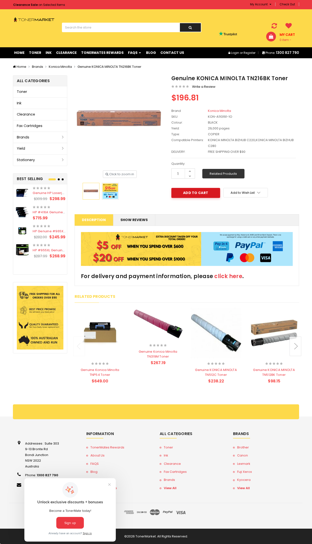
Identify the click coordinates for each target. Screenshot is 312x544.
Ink (49, 52)
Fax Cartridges (29, 125)
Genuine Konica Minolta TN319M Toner (158, 354)
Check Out (287, 4)
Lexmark (243, 463)
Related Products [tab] (95, 296)
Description (94, 219)
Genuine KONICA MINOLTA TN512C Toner (216, 372)
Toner (35, 52)
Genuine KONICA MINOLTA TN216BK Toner (109, 66)
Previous (79, 346)
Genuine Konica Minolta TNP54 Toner (100, 372)
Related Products (223, 173)
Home (19, 52)
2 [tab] (59, 179)
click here (228, 276)
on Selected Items (39, 5)
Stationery (26, 159)
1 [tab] (52, 179)
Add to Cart (90, 357)
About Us (97, 455)
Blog (151, 52)
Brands (37, 66)
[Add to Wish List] (108, 357)
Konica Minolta (60, 66)
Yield (21, 148)
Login (235, 53)
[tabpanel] (40, 222)
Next (295, 346)
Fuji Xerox (244, 471)
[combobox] (121, 27)
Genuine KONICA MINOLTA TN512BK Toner (274, 372)
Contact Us (172, 52)
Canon (242, 455)
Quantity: (178, 163)
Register (249, 53)
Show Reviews (134, 219)
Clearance (66, 52)
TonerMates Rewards (102, 52)
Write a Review (203, 86)
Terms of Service (103, 488)
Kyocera (244, 479)
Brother (243, 447)
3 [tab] (63, 179)
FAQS (133, 52)
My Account (259, 4)
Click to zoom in (121, 174)
